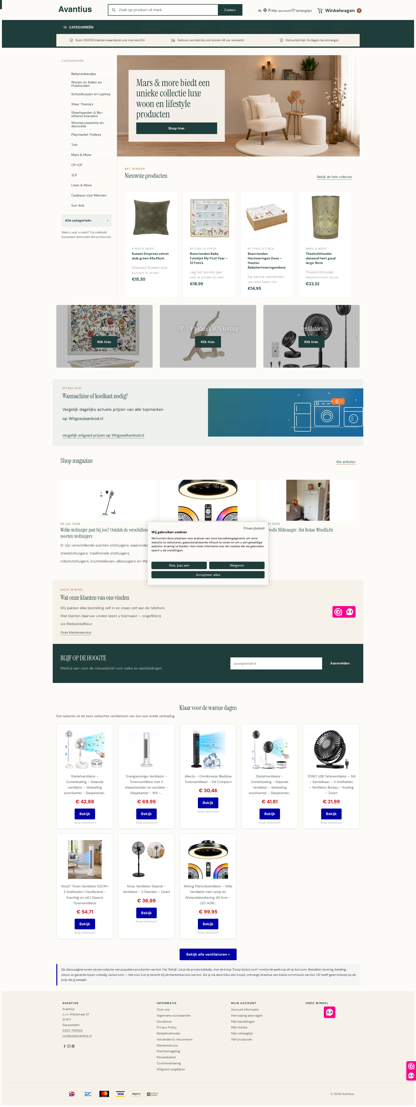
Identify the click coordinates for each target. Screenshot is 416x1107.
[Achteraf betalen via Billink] (153, 1094)
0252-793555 (72, 1030)
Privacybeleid (254, 528)
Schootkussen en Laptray (196, 27)
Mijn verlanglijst (242, 1033)
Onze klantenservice (75, 632)
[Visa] (120, 1094)
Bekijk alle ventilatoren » (208, 954)
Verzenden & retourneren (174, 1039)
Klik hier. (104, 342)
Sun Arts (77, 205)
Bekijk (84, 813)
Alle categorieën (86, 220)
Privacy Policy (167, 1027)
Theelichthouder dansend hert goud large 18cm (321, 258)
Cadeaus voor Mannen (88, 195)
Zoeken (230, 10)
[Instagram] (69, 1047)
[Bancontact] (88, 1094)
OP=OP (76, 165)
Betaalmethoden (168, 1033)
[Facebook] (64, 1047)
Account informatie (245, 1009)
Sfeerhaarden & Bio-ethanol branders (259, 27)
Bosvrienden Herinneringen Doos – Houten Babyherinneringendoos (267, 261)
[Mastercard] (104, 1094)
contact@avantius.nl (77, 1036)
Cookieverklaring (169, 1063)
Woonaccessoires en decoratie (307, 27)
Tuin (74, 144)
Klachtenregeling (168, 1051)
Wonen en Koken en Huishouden (158, 27)
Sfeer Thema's (226, 27)
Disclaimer (164, 1021)
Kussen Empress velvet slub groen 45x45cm (150, 256)
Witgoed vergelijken (171, 1069)
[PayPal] (136, 1094)
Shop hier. (176, 128)
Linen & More (81, 185)
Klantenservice (167, 1045)
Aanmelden (340, 663)
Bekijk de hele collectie (334, 177)
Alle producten (241, 1039)
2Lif (74, 175)
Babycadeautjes (120, 27)
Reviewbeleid (166, 1057)
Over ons (163, 1009)
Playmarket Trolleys (342, 27)
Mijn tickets (239, 1027)
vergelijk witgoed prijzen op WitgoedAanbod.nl (103, 435)
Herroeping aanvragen (246, 1015)
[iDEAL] (72, 1094)
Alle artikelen (346, 462)
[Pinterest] (73, 1047)
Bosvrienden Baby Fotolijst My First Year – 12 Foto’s (209, 258)
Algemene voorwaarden (174, 1015)
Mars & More (81, 154)
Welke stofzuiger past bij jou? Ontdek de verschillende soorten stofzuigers (105, 533)
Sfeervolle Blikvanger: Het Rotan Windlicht (296, 529)
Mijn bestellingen (243, 1021)
